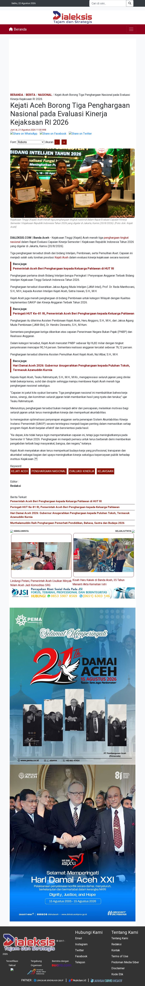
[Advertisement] (72, 65)
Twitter (79, 950)
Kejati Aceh (61, 257)
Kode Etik (117, 974)
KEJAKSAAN (105, 471)
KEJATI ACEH (19, 471)
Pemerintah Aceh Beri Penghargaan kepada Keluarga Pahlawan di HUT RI (63, 268)
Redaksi (116, 944)
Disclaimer (118, 968)
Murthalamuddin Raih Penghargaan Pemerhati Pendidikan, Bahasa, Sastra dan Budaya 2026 (67, 523)
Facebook (81, 956)
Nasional (45, 94)
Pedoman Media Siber (125, 962)
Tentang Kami (119, 938)
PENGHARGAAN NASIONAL (48, 471)
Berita (30, 94)
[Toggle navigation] (131, 29)
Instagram (81, 944)
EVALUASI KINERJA (81, 471)
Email (78, 938)
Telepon (80, 962)
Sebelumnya (21, 531)
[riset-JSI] (72, 592)
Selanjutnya (123, 531)
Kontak (115, 950)
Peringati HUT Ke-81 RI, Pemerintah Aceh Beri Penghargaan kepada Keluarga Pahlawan (73, 313)
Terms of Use (119, 956)
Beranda (20, 29)
